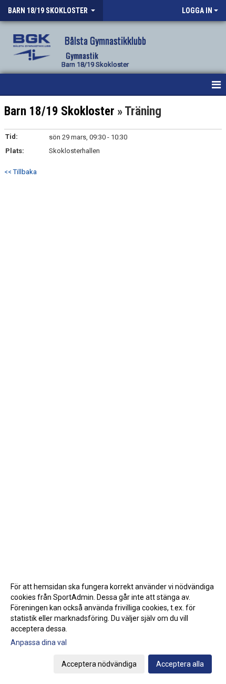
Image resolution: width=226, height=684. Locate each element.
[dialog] (113, 625)
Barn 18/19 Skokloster (59, 111)
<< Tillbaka (20, 172)
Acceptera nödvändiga (99, 664)
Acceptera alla (180, 664)
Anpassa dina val (39, 642)
